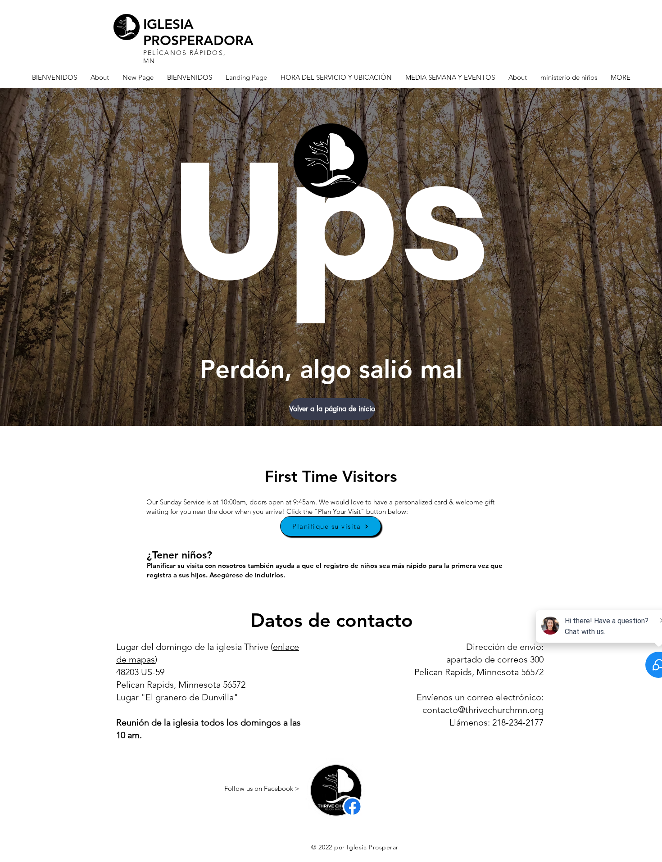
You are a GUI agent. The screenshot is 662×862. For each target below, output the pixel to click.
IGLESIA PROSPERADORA (198, 32)
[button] (331, 409)
